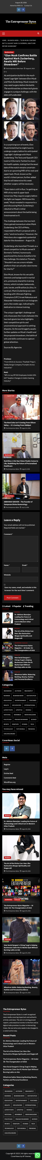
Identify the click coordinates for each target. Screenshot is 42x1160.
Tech (32, 724)
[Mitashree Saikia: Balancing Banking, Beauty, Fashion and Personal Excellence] (7, 675)
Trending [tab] (28, 606)
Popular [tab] (17, 606)
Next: (20, 376)
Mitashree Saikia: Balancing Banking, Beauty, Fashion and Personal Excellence (25, 677)
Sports (6, 724)
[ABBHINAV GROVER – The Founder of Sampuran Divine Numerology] (21, 486)
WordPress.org (9, 782)
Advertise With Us (16, 5)
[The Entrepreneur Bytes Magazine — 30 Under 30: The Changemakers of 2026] (7, 646)
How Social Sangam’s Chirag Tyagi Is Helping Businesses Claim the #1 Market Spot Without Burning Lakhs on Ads (24, 662)
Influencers (16, 705)
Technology (8, 729)
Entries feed (8, 773)
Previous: (19, 363)
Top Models (20, 729)
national (7, 715)
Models (28, 710)
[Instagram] (19, 10)
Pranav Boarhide (21, 719)
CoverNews (15, 1156)
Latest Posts (8, 710)
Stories (24, 724)
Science (34, 719)
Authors (18, 691)
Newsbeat (17, 715)
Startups (15, 724)
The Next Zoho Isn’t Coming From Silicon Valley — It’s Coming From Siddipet (20, 423)
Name (7, 565)
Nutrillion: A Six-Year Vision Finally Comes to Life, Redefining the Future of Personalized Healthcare (21, 463)
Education (8, 700)
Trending (31, 729)
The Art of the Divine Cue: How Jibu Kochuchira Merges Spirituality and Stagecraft (24, 634)
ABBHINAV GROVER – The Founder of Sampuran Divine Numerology (18, 503)
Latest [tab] (7, 606)
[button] (4, 33)
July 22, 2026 (25, 507)
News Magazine (30, 715)
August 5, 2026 (26, 469)
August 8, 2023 (30, 68)
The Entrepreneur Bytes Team (14, 68)
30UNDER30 (18, 643)
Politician (7, 719)
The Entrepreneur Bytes (12, 428)
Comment (8, 534)
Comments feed (10, 778)
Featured (24, 643)
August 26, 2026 (26, 829)
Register (7, 764)
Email (24, 565)
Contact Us (28, 5)
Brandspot (29, 691)
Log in (6, 769)
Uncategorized (9, 734)
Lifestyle (19, 710)
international (29, 705)
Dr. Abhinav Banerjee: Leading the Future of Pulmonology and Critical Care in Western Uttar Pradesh (24, 619)
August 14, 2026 (26, 428)
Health (6, 705)
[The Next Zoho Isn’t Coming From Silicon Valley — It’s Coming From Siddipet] (21, 407)
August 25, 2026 (26, 911)
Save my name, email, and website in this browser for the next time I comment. (20, 588)
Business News (9, 52)
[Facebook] (23, 10)
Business (17, 612)
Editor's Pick (31, 695)
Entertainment (20, 700)
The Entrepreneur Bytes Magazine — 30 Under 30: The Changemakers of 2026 (25, 648)
